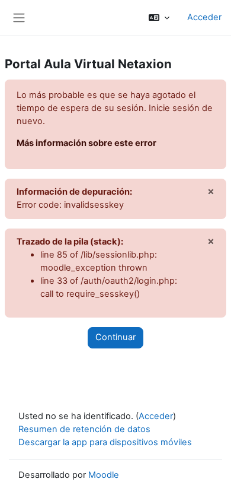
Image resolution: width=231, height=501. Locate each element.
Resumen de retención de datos (84, 429)
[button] (159, 17)
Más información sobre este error (86, 143)
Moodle (103, 475)
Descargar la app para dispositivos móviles (105, 442)
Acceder (204, 17)
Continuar (115, 337)
